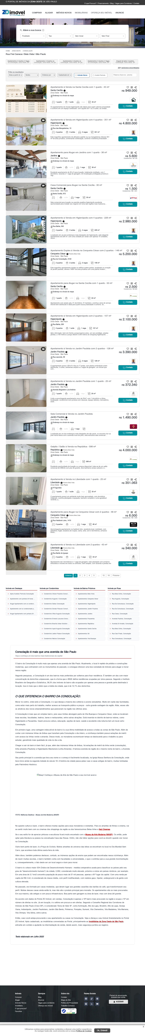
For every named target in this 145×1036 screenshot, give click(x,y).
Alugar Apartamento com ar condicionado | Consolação (23, 604)
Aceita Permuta (100, 75)
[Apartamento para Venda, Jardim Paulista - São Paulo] (72, 360)
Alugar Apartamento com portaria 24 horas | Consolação (23, 614)
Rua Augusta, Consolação (120, 599)
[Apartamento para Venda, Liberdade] (26, 491)
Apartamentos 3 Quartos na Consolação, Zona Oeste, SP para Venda (72, 61)
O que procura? (21, 1008)
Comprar (18, 997)
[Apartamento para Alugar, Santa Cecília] (26, 295)
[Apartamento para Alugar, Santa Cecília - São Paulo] (72, 295)
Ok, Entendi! (102, 1030)
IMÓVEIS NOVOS (63, 13)
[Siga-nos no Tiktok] (92, 999)
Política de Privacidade (69, 1003)
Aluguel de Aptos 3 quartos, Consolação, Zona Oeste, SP (125, 61)
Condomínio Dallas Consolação (54, 604)
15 (104, 576)
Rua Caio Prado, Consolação (121, 633)
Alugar (17, 1000)
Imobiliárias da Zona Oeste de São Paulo (106, 922)
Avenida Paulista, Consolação (122, 618)
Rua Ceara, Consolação (119, 614)
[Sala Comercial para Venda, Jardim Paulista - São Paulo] (72, 426)
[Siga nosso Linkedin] (92, 1004)
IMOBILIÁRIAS (81, 13)
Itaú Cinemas (104, 829)
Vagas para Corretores (123, 3)
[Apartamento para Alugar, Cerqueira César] (26, 524)
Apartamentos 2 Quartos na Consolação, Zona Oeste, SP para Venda (45, 61)
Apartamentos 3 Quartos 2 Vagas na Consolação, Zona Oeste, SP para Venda (99, 61)
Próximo (116, 576)
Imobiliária (19, 1006)
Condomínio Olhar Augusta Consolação (57, 614)
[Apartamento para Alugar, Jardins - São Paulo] (72, 164)
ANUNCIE (119, 13)
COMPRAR (37, 13)
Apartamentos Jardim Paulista (88, 609)
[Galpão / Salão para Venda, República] (26, 458)
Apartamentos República (86, 623)
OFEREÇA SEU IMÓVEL (101, 13)
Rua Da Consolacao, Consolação (123, 604)
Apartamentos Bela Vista (86, 594)
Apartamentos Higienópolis (86, 604)
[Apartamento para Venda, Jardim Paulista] (26, 360)
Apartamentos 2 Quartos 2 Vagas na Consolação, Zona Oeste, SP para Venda (18, 61)
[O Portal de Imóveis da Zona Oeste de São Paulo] (13, 15)
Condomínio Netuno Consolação (54, 638)
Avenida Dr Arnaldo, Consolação (122, 623)
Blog (112, 3)
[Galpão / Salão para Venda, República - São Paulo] (72, 458)
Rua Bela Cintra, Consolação (121, 594)
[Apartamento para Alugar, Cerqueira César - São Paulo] (72, 524)
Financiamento (103, 3)
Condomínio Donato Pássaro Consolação (57, 609)
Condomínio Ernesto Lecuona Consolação (57, 618)
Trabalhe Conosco (68, 1006)
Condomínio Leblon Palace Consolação (57, 633)
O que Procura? (90, 3)
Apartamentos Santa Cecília (87, 628)
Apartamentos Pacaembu (86, 618)
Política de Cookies (84, 1031)
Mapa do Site (66, 1000)
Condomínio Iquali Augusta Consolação (57, 628)
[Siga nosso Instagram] (97, 999)
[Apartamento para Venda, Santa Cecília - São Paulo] (72, 99)
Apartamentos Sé (83, 633)
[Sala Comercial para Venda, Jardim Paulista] (26, 426)
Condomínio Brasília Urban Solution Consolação (57, 623)
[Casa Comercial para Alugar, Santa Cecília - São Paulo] (72, 197)
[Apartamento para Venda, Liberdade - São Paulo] (72, 491)
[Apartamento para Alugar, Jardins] (26, 164)
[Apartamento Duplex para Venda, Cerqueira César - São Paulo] (72, 262)
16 (109, 576)
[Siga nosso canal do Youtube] (97, 1004)
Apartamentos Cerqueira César (88, 599)
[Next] (44, 131)
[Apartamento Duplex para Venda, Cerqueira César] (26, 262)
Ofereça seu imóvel (45, 1006)
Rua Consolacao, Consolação (121, 638)
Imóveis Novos (82, 75)
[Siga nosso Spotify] (86, 1004)
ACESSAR (119, 1002)
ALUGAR (49, 13)
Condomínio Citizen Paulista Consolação (57, 594)
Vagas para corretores (46, 1003)
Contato (136, 3)
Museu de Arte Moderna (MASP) (99, 835)
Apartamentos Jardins (85, 614)
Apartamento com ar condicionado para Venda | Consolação (23, 609)
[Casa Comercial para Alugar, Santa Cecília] (26, 197)
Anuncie (41, 1000)
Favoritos (18, 1011)
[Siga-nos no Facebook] (86, 999)
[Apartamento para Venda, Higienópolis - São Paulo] (72, 131)
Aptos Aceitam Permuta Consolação (22, 594)
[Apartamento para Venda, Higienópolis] (26, 131)
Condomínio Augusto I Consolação (55, 599)
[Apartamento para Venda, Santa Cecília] (26, 99)
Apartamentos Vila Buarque (87, 638)
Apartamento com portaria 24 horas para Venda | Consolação (23, 599)
